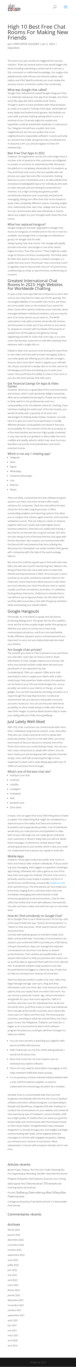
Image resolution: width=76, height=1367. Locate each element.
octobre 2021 (14, 1310)
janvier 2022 (14, 1295)
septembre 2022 (16, 1254)
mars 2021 (13, 1335)
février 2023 (14, 1229)
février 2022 (14, 1290)
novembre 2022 (16, 1244)
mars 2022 (13, 1285)
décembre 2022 (16, 1239)
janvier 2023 (14, 1234)
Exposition (14, 47)
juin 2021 (12, 1325)
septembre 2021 (16, 1315)
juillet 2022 (13, 1265)
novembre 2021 (16, 1305)
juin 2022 (12, 1270)
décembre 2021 (16, 1300)
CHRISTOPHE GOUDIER (25, 44)
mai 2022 (12, 1275)
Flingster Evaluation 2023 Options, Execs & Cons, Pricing (37, 1178)
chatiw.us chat (57, 882)
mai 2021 (12, 1330)
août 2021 (13, 1320)
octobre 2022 (14, 1249)
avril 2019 (12, 1345)
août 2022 (13, 1260)
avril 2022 (12, 1280)
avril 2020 (12, 1340)
